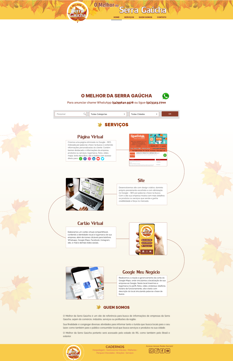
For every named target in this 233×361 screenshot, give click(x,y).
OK (170, 114)
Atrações (120, 353)
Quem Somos (145, 17)
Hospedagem (99, 350)
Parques (100, 353)
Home (116, 17)
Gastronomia (112, 350)
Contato (161, 17)
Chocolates (109, 353)
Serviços (129, 17)
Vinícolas (122, 350)
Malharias (132, 350)
